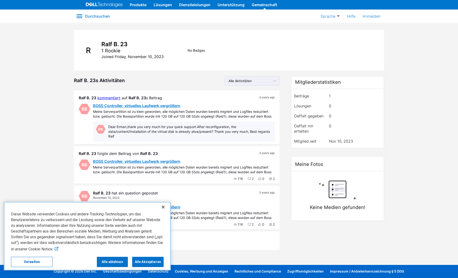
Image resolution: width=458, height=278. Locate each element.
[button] (238, 178)
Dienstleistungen (194, 4)
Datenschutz (158, 271)
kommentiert (108, 97)
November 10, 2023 (106, 197)
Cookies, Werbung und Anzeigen (201, 271)
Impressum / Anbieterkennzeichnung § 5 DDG (367, 271)
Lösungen (163, 4)
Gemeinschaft (264, 4)
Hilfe (351, 16)
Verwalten (32, 262)
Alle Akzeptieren (148, 262)
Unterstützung (231, 4)
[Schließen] (163, 207)
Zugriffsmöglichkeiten (305, 271)
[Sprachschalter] (330, 16)
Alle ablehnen (112, 262)
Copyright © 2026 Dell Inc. (75, 271)
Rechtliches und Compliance (257, 271)
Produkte (138, 4)
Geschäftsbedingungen (122, 271)
